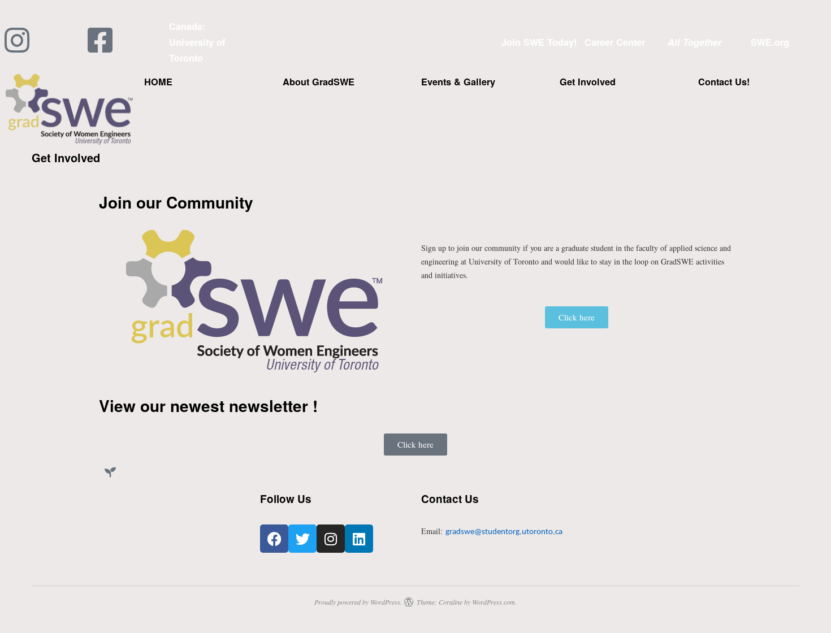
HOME (158, 81)
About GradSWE (318, 81)
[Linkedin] (359, 538)
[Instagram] (331, 538)
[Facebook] (274, 538)
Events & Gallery (458, 81)
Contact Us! (724, 81)
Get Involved (588, 81)
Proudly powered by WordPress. (358, 601)
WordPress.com (493, 601)
